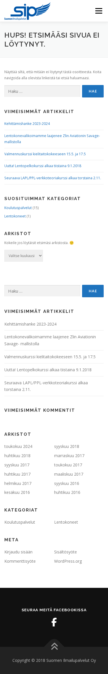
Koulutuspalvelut (18, 207)
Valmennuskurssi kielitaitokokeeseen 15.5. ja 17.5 (45, 154)
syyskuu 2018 (66, 446)
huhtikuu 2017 (17, 474)
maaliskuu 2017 (68, 474)
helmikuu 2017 (17, 483)
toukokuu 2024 (18, 446)
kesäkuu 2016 (17, 492)
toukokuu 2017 (68, 465)
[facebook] (54, 622)
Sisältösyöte (65, 552)
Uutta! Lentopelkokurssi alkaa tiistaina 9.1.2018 (42, 165)
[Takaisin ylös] (54, 647)
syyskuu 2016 (66, 483)
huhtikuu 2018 (17, 455)
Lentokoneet (15, 216)
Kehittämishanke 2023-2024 (27, 123)
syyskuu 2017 (16, 465)
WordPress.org (68, 561)
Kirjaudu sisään (18, 552)
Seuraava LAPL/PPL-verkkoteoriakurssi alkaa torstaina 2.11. (52, 178)
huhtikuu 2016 (67, 492)
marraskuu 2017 (69, 455)
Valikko (99, 10)
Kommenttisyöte (20, 561)
